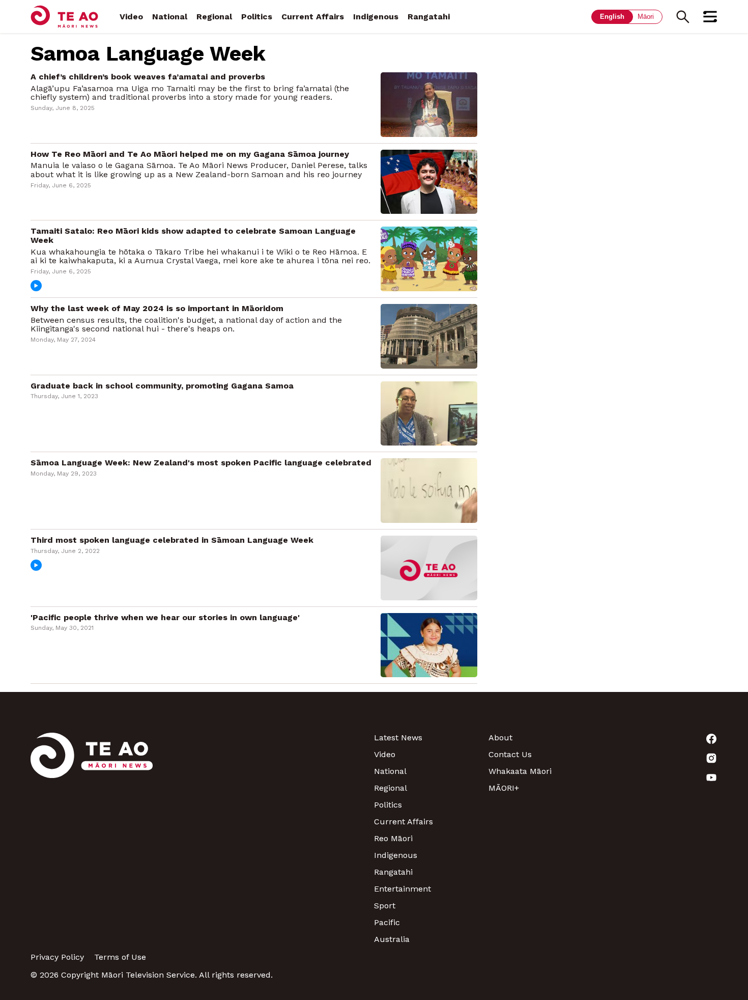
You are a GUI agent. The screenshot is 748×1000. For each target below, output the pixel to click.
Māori (646, 16)
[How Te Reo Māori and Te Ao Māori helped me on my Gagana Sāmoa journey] (429, 181)
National (169, 16)
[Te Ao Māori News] (92, 838)
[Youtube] (660, 777)
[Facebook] (660, 739)
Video (131, 16)
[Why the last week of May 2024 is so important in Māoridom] (429, 335)
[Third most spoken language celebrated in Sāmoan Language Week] (429, 567)
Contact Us (510, 754)
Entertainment (402, 889)
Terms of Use (120, 957)
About (500, 737)
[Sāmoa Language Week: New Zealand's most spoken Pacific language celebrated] (429, 490)
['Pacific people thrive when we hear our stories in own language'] (429, 644)
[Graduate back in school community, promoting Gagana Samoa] (429, 413)
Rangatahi (429, 16)
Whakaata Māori (520, 771)
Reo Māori (393, 838)
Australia (392, 939)
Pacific (387, 922)
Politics (256, 16)
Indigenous (375, 16)
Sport (384, 905)
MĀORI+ (503, 788)
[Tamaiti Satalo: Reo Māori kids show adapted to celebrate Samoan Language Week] (429, 258)
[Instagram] (660, 758)
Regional (214, 16)
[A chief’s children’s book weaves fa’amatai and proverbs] (429, 103)
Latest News (398, 737)
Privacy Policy (57, 957)
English (612, 16)
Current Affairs (312, 16)
